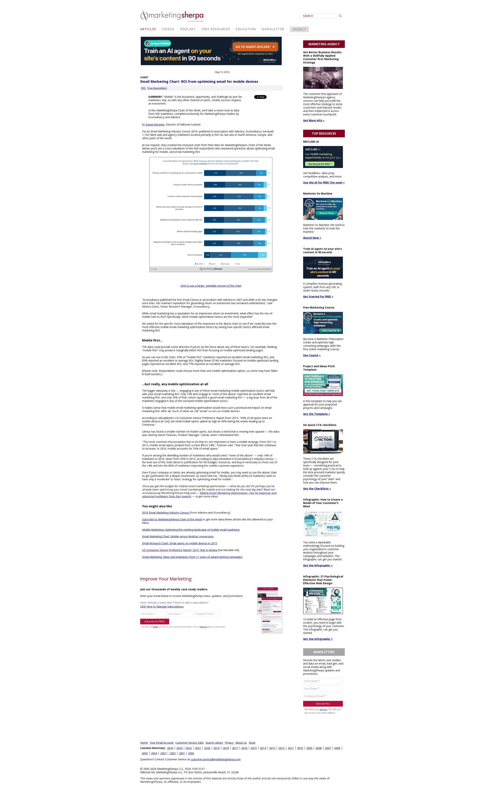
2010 (300, 748)
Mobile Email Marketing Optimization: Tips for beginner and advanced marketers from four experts (209, 494)
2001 (182, 753)
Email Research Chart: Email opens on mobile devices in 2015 (179, 543)
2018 (226, 748)
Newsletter (273, 29)
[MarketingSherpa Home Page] (172, 22)
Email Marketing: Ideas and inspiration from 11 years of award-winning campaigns (192, 557)
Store (252, 742)
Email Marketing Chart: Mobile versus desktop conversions (178, 536)
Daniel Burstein (155, 124)
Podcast (188, 29)
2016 (244, 748)
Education (246, 29)
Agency (299, 29)
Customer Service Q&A (189, 742)
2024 (170, 748)
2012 (281, 748)
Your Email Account (162, 742)
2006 (337, 748)
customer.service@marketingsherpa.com (216, 759)
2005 (145, 753)
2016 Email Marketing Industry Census (165, 512)
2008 (319, 748)
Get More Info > (314, 120)
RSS (143, 88)
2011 (291, 748)
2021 (198, 748)
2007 (328, 748)
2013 (272, 748)
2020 (207, 748)
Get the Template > (316, 414)
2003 (163, 753)
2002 (173, 753)
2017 (235, 748)
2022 (189, 748)
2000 (191, 753)
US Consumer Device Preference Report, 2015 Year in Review (179, 550)
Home (144, 742)
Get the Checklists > (317, 488)
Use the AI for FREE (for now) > (324, 182)
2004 (154, 753)
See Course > (312, 355)
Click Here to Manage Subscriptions (162, 606)
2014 (263, 748)
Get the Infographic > (318, 565)
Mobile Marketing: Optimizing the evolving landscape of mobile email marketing (190, 529)
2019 (217, 748)
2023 (179, 748)
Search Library (214, 742)
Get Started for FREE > (318, 296)
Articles (148, 29)
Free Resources (216, 29)
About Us (241, 742)
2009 (309, 748)
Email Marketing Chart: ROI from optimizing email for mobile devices (199, 81)
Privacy (229, 742)
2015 (254, 748)
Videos (168, 29)
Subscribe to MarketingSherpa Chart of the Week (172, 519)
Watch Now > (312, 238)
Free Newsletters (157, 88)
